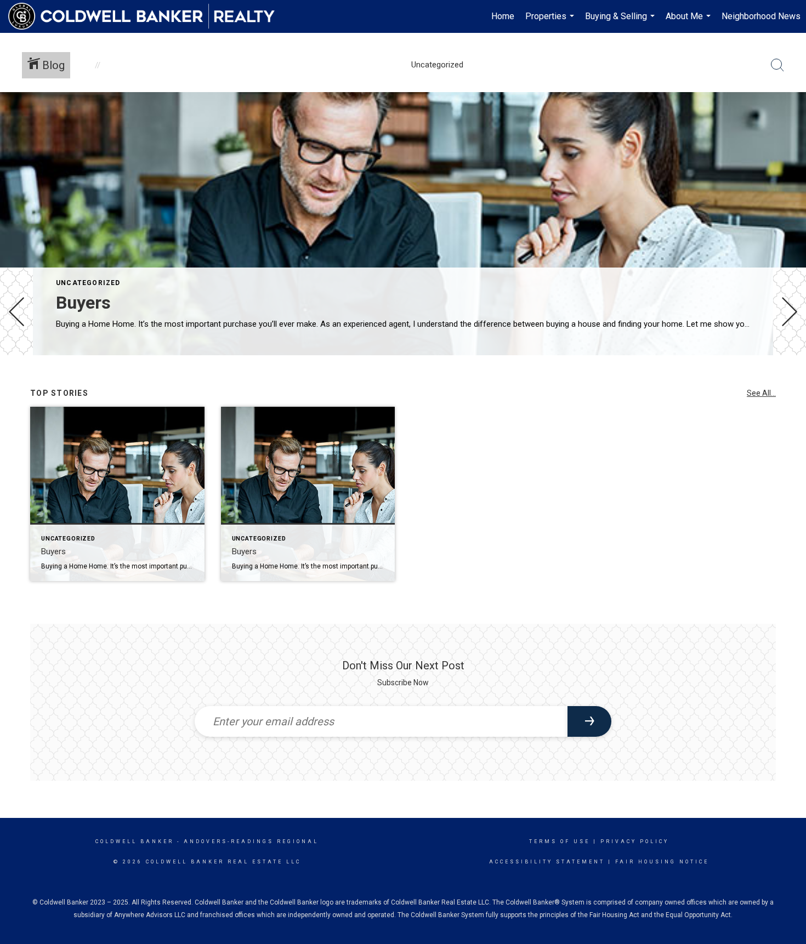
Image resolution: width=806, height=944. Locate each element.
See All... (761, 393)
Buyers (83, 302)
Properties (551, 22)
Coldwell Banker (134, 841)
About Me (689, 22)
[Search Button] (777, 65)
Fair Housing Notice (662, 862)
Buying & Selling (621, 22)
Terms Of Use (559, 841)
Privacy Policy (634, 841)
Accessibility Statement (547, 862)
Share (788, 386)
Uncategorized (88, 283)
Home (502, 16)
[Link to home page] (147, 16)
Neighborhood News (761, 16)
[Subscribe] (589, 721)
